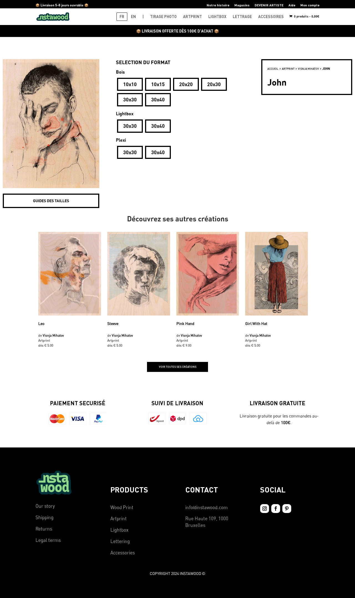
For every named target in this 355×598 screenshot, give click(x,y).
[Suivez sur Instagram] (264, 508)
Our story (45, 506)
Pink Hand (185, 323)
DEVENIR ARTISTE (269, 5)
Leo (41, 323)
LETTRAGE (242, 16)
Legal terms (48, 540)
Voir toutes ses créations (177, 366)
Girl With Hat (256, 323)
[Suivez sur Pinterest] (286, 508)
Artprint (118, 518)
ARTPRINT (192, 16)
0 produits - (306, 16)
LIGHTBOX (217, 16)
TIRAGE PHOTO (163, 16)
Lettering (120, 541)
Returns (44, 529)
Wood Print (121, 507)
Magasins (242, 5)
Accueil (272, 68)
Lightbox (119, 530)
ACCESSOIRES (271, 16)
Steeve (112, 323)
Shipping (45, 517)
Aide (291, 5)
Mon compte (310, 5)
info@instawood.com (206, 507)
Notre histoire (218, 5)
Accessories (122, 553)
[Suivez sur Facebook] (275, 508)
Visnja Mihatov (308, 68)
